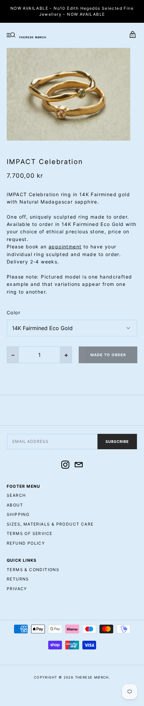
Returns (18, 578)
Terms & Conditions (33, 569)
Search (16, 495)
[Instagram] (65, 466)
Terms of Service (29, 533)
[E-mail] (79, 466)
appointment (65, 246)
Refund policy (26, 543)
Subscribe (117, 441)
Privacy (17, 588)
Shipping (18, 514)
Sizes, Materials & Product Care (50, 524)
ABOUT (15, 504)
